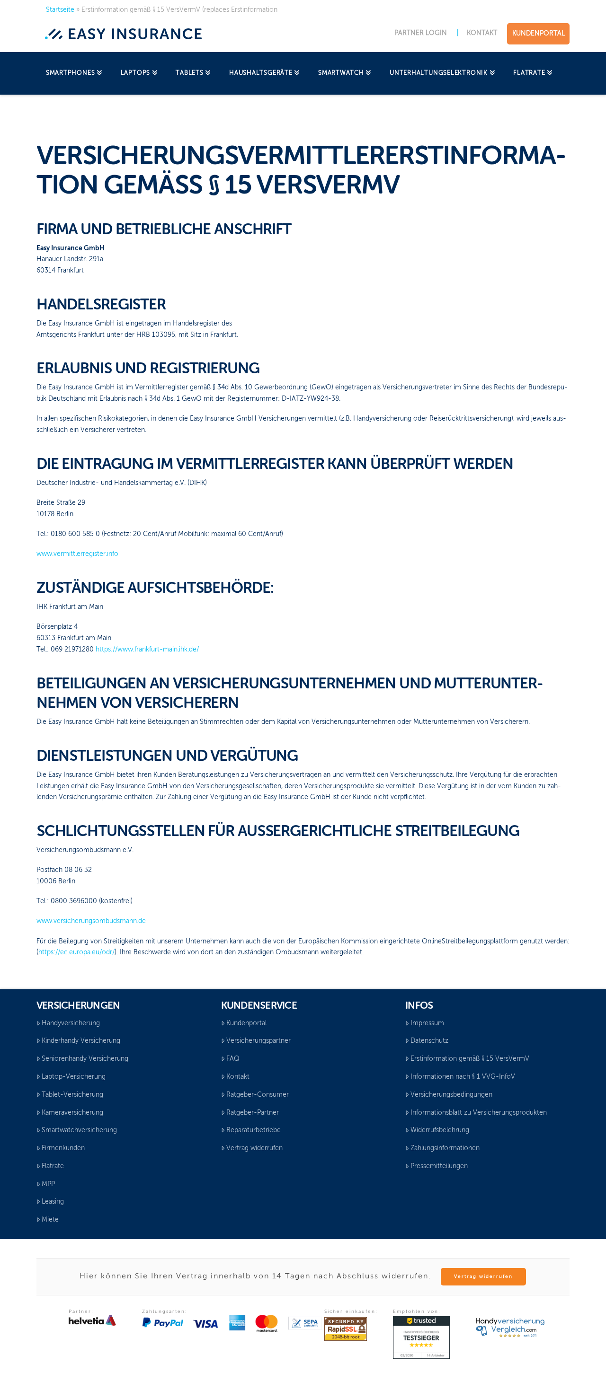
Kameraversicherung (72, 1112)
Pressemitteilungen (439, 1166)
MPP (48, 1184)
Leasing (53, 1201)
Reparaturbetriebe (253, 1130)
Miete (50, 1219)
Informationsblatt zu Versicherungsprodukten (478, 1112)
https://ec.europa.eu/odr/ (76, 952)
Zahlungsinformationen (445, 1148)
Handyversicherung (71, 1023)
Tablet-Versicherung (72, 1094)
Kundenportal (246, 1023)
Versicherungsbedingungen (451, 1094)
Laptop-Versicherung (74, 1077)
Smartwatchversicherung (79, 1130)
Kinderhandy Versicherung (81, 1041)
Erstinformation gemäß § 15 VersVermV (469, 1059)
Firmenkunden (63, 1148)
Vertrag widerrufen (254, 1148)
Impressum (427, 1023)
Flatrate (53, 1166)
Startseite (60, 10)
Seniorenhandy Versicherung (85, 1059)
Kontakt (238, 1077)
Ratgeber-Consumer (257, 1094)
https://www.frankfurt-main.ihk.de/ (147, 649)
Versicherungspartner (258, 1041)
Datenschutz (429, 1041)
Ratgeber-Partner (252, 1112)
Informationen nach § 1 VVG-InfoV (462, 1077)
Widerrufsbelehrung (439, 1130)
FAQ (233, 1059)
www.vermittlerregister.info (77, 554)
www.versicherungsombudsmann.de (91, 921)
